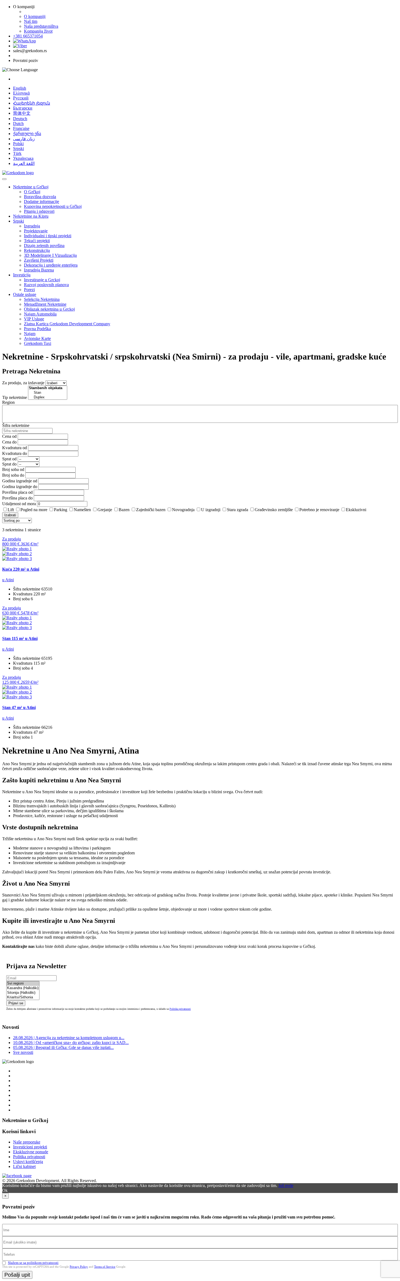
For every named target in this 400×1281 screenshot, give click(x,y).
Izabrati (10, 515)
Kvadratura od (14, 447)
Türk (17, 153)
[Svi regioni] (23, 983)
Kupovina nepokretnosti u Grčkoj (53, 206)
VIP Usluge (34, 319)
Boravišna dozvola (40, 196)
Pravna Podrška (37, 328)
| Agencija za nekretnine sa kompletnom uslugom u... (68, 1037)
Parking (60, 509)
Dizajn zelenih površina (44, 245)
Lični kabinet (24, 1166)
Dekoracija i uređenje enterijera (51, 265)
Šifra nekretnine (15, 425)
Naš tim (30, 21)
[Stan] (47, 392)
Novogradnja (183, 509)
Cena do (9, 442)
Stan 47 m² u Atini (19, 707)
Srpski (18, 148)
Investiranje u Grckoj (42, 279)
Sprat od (9, 459)
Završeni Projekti (38, 260)
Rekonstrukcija (37, 250)
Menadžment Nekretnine (45, 304)
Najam (29, 333)
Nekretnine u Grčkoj (30, 187)
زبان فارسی (24, 138)
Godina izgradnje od (19, 481)
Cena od (9, 436)
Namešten (82, 509)
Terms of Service (104, 1266)
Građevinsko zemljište (274, 509)
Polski (18, 143)
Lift (11, 509)
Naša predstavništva (41, 26)
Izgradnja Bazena (39, 270)
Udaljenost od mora (19, 503)
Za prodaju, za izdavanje (23, 382)
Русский (21, 98)
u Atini (8, 579)
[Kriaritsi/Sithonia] (23, 997)
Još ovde (285, 1185)
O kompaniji (34, 16)
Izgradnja (32, 226)
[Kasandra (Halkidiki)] (23, 988)
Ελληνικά (21, 93)
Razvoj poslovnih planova (46, 284)
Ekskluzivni (356, 509)
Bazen (124, 509)
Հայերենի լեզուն (31, 103)
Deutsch (20, 118)
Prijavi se (15, 1003)
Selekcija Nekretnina (42, 299)
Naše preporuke (26, 1142)
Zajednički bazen (150, 509)
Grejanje (104, 509)
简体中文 (21, 113)
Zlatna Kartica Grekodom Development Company (67, 323)
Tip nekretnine (14, 397)
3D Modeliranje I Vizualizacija (50, 255)
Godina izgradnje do (19, 486)
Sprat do (9, 464)
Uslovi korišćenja (28, 1161)
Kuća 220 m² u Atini (20, 569)
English (19, 88)
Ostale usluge (24, 294)
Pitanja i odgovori (39, 211)
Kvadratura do (14, 453)
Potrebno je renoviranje (319, 509)
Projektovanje (36, 231)
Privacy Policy (79, 1266)
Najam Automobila (40, 314)
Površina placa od (17, 492)
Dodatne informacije (41, 201)
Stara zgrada (237, 509)
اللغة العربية (24, 163)
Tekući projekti (37, 240)
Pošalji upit (17, 1275)
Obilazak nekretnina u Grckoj (49, 309)
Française (21, 128)
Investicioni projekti (30, 1147)
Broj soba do (13, 475)
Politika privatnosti (180, 1008)
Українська (23, 158)
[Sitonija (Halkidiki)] (23, 993)
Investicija (21, 275)
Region (8, 402)
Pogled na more (33, 509)
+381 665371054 (28, 36)
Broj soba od (13, 469)
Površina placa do (17, 498)
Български (22, 108)
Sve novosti (23, 1052)
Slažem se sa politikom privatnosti (33, 1263)
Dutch (18, 123)
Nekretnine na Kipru (30, 216)
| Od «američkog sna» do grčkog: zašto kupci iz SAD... (71, 1042)
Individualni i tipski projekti (47, 235)
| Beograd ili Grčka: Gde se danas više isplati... (63, 1047)
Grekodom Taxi (37, 343)
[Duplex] (47, 397)
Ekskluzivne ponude (30, 1151)
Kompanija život (38, 31)
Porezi (29, 289)
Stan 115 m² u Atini (20, 638)
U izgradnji (210, 509)
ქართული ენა (27, 133)
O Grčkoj (32, 191)
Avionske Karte (37, 338)
